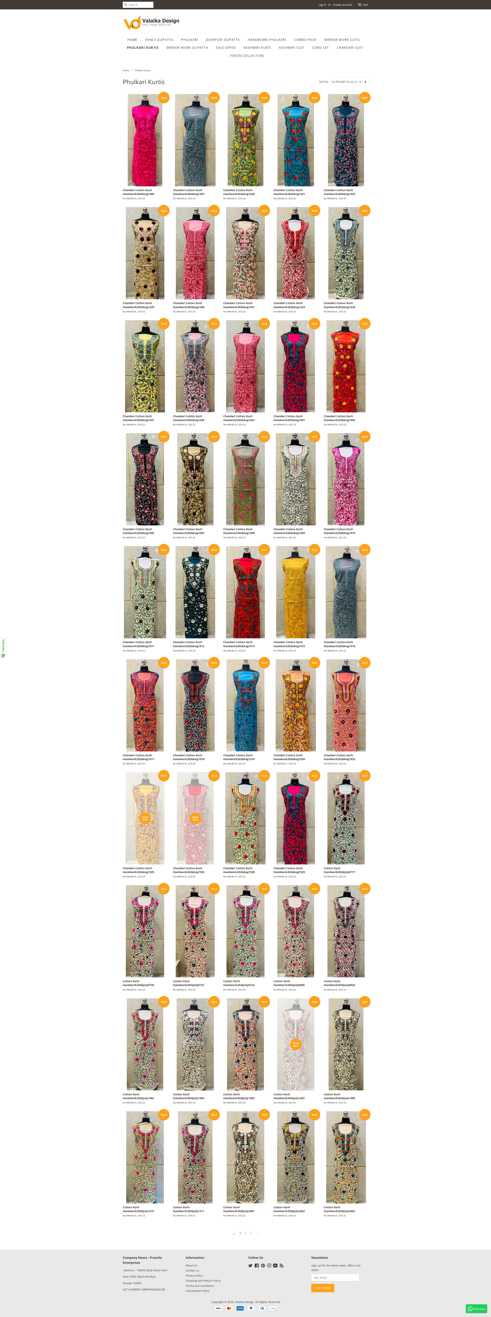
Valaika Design (244, 1302)
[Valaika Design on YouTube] (275, 1266)
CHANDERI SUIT (350, 48)
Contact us (192, 1270)
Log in (322, 5)
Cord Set (320, 48)
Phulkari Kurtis (143, 48)
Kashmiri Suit (291, 48)
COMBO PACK (305, 40)
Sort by (323, 81)
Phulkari (189, 40)
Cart (365, 5)
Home (132, 40)
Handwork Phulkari (267, 40)
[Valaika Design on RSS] (281, 1266)
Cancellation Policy (198, 1291)
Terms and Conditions (200, 1286)
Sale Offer (226, 48)
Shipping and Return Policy (203, 1280)
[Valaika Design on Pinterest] (263, 1266)
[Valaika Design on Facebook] (257, 1266)
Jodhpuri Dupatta (223, 40)
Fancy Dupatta (159, 40)
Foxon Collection (247, 56)
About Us (191, 1265)
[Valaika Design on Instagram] (269, 1266)
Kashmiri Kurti (257, 48)
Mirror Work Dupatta (187, 48)
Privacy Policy (194, 1275)
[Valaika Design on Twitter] (250, 1266)
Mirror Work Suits (342, 40)
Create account (342, 5)
